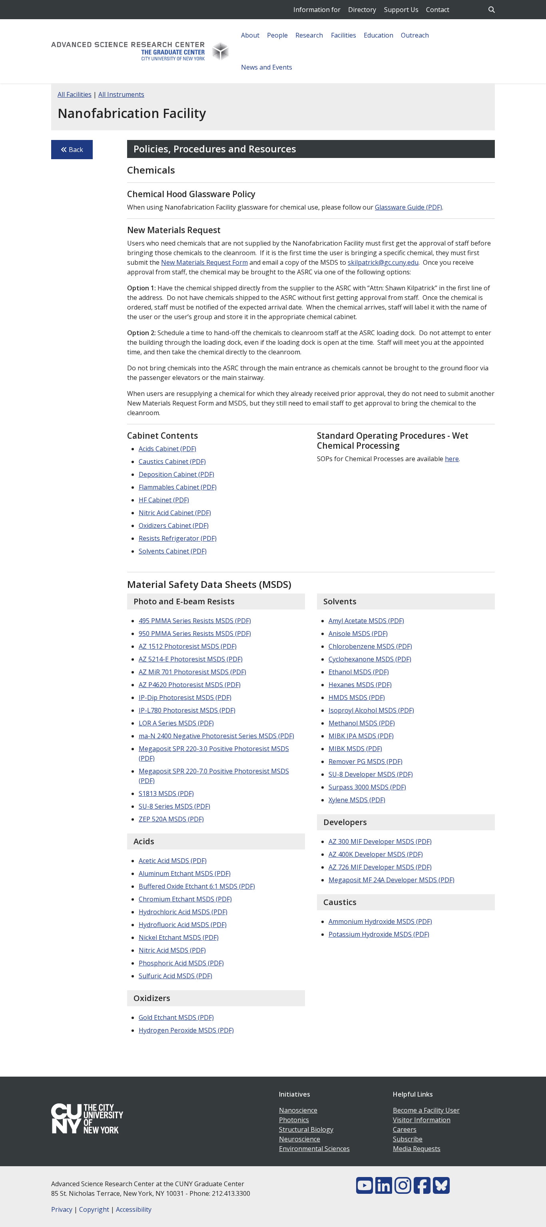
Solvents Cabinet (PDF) (173, 551)
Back (75, 149)
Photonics (294, 1119)
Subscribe (407, 1139)
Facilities (343, 35)
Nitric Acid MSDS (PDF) (172, 950)
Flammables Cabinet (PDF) (178, 487)
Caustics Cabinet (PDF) (172, 461)
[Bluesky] (441, 1190)
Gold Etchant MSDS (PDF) (176, 1017)
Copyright (94, 1209)
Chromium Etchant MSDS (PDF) (185, 899)
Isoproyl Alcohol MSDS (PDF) (371, 710)
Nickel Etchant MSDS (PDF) (179, 937)
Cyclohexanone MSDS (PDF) (370, 659)
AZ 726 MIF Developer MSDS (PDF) (380, 867)
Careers (404, 1129)
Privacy (61, 1209)
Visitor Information (421, 1119)
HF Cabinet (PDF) (164, 500)
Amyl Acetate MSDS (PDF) (366, 620)
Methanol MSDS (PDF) (362, 723)
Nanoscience (298, 1110)
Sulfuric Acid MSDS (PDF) (175, 975)
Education (378, 35)
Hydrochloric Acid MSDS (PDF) (183, 911)
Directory (362, 9)
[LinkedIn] (383, 1190)
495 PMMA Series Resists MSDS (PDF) (195, 620)
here (452, 458)
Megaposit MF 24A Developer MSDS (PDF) (391, 879)
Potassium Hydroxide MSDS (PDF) (379, 934)
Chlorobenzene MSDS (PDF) (370, 646)
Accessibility (133, 1209)
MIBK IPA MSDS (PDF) (361, 735)
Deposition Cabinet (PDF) (176, 474)
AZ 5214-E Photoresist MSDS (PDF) (191, 659)
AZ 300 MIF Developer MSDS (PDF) (380, 841)
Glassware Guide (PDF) (408, 207)
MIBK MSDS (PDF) (355, 748)
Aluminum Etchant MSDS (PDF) (185, 873)
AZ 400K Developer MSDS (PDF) (376, 854)
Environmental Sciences (314, 1148)
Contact (437, 9)
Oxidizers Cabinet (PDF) (174, 525)
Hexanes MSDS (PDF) (360, 684)
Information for (317, 9)
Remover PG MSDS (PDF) (366, 761)
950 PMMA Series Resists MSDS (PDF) (195, 633)
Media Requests (416, 1148)
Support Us (401, 9)
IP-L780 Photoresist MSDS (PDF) (187, 710)
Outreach (415, 35)
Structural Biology (306, 1129)
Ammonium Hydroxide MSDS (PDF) (380, 921)
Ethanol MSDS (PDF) (359, 671)
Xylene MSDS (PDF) (357, 799)
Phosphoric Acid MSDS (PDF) (181, 963)
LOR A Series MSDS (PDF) (176, 723)
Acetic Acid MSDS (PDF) (173, 860)
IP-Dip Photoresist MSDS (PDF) (185, 697)
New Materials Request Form (204, 262)
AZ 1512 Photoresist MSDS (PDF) (188, 646)
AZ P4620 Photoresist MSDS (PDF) (190, 684)
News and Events (266, 67)
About (250, 35)
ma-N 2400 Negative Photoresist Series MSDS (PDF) (216, 735)
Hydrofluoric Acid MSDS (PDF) (183, 924)
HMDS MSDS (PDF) (357, 697)
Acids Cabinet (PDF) (167, 448)
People (277, 35)
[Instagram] (402, 1190)
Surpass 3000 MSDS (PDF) (367, 787)
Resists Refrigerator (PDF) (178, 538)
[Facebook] (422, 1190)
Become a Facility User (426, 1110)
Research (309, 35)
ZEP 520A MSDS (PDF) (171, 819)
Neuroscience (299, 1139)
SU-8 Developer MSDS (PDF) (371, 774)
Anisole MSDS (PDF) (358, 633)
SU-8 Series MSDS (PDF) (174, 806)
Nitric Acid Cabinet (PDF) (175, 512)
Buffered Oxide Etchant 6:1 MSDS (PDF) (197, 886)
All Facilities (75, 94)
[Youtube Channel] (364, 1190)
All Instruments (121, 94)
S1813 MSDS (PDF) (166, 793)
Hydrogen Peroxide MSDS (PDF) (186, 1030)
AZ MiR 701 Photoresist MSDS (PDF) (192, 671)
